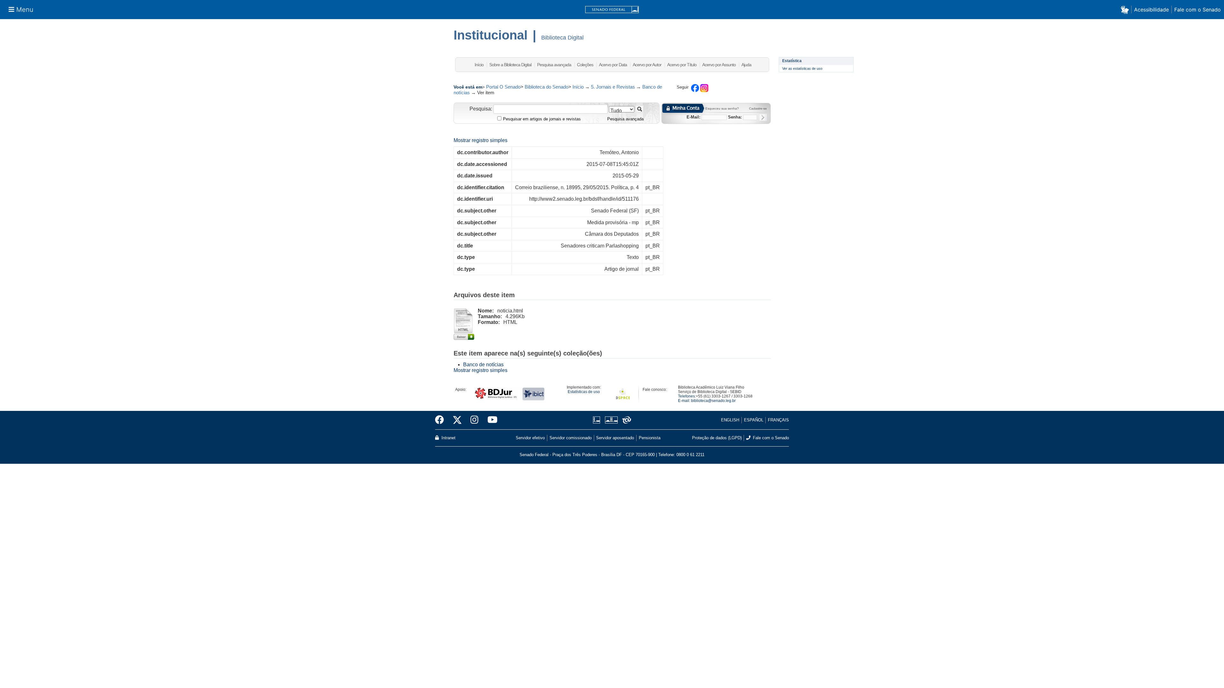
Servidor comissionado (571, 437)
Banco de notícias (483, 364)
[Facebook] (441, 420)
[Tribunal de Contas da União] (625, 420)
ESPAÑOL (753, 420)
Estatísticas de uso (584, 392)
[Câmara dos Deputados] (597, 420)
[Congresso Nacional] (611, 420)
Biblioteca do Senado (546, 87)
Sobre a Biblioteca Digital (510, 64)
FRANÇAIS (778, 420)
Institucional (491, 35)
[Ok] (762, 117)
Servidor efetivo (530, 437)
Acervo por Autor (647, 64)
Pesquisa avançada (554, 64)
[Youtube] (490, 420)
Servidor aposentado (615, 437)
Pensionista (649, 437)
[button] (1126, 9)
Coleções (585, 64)
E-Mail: (693, 117)
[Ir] (640, 109)
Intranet (447, 437)
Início (479, 64)
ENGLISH (730, 420)
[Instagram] (474, 420)
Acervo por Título (681, 64)
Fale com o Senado (1197, 9)
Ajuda (746, 64)
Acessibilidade (1151, 9)
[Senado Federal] (612, 9)
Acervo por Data (613, 64)
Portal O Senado (503, 87)
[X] (457, 420)
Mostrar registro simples (480, 140)
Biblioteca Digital (562, 37)
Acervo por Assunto (719, 64)
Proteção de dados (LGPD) (717, 437)
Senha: (735, 117)
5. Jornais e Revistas (613, 87)
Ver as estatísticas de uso (802, 68)
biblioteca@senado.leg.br (713, 400)
